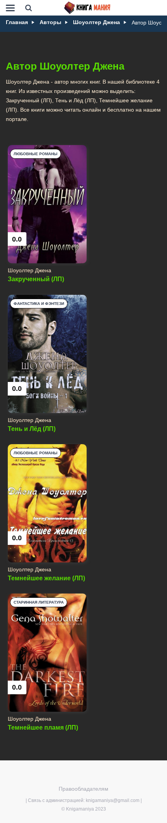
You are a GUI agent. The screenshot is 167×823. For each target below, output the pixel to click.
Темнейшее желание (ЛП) (46, 578)
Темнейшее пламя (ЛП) (43, 727)
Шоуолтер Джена (29, 270)
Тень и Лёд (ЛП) (32, 429)
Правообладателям (83, 789)
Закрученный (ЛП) (36, 279)
